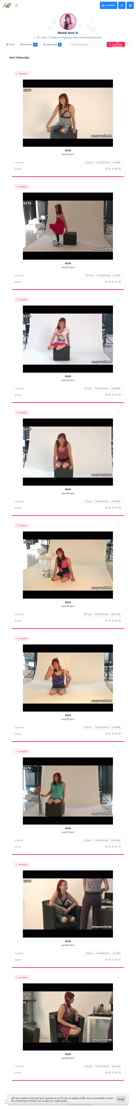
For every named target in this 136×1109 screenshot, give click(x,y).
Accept (121, 1099)
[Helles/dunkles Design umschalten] (122, 5)
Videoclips (53, 44)
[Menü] (16, 5)
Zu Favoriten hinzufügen (117, 44)
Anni (68, 150)
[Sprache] (130, 5)
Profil (11, 44)
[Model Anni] (68, 113)
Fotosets (30, 44)
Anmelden (110, 5)
